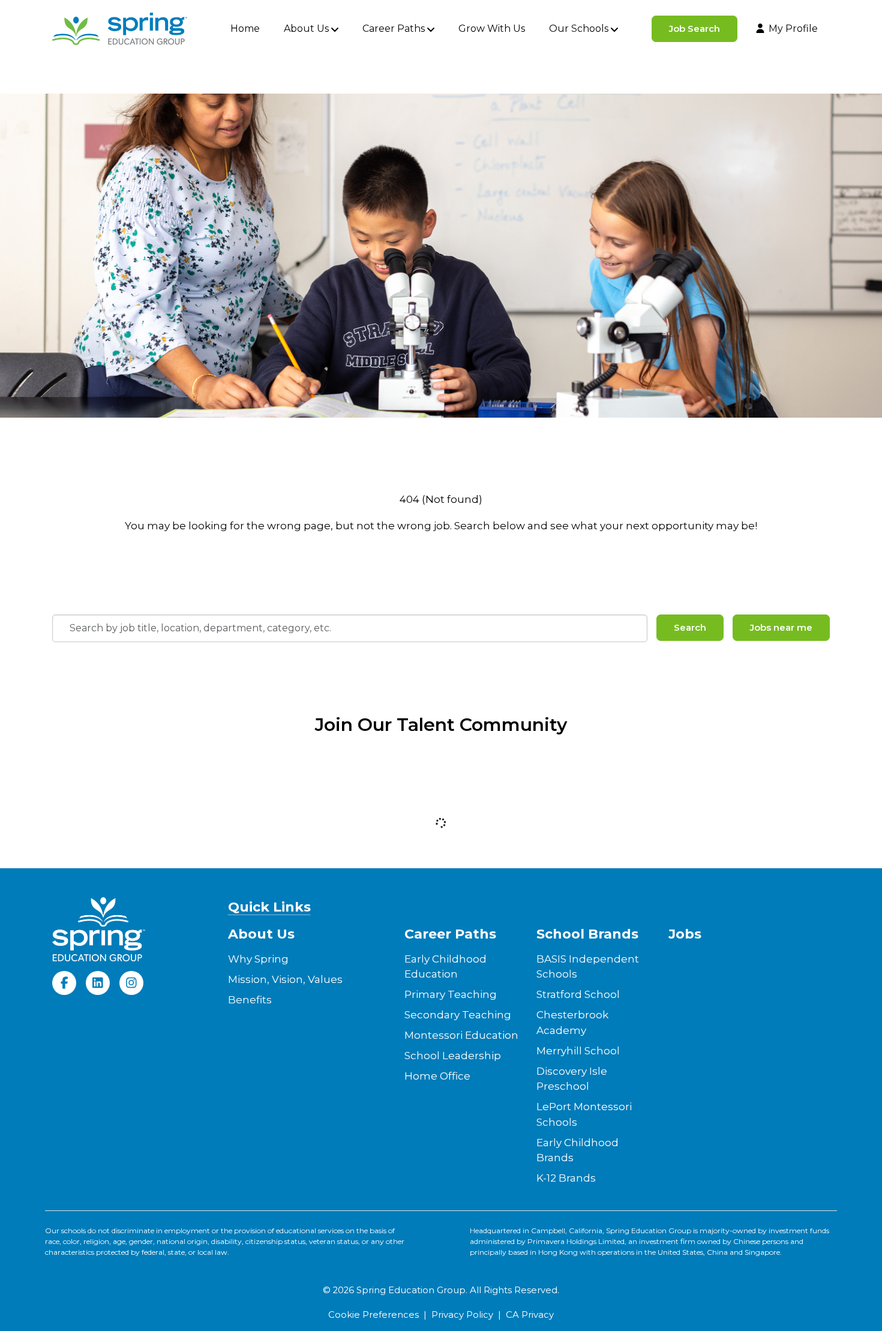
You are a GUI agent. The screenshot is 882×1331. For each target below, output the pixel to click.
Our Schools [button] (578, 28)
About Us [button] (306, 28)
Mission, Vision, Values (285, 979)
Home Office (437, 1076)
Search (690, 627)
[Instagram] (131, 983)
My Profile (793, 28)
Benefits (250, 1000)
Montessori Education (461, 1035)
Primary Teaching (450, 994)
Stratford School (578, 994)
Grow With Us (491, 28)
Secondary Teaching (457, 1015)
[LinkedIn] (98, 983)
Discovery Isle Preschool (571, 1079)
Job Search (694, 28)
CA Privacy (530, 1314)
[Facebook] (64, 983)
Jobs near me (781, 627)
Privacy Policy (462, 1314)
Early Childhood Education (445, 967)
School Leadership (452, 1056)
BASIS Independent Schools (587, 967)
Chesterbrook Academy (572, 1022)
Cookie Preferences (373, 1314)
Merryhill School (578, 1051)
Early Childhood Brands (577, 1150)
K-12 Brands (566, 1178)
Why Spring (258, 959)
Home (245, 28)
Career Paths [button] (393, 28)
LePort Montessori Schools (584, 1114)
